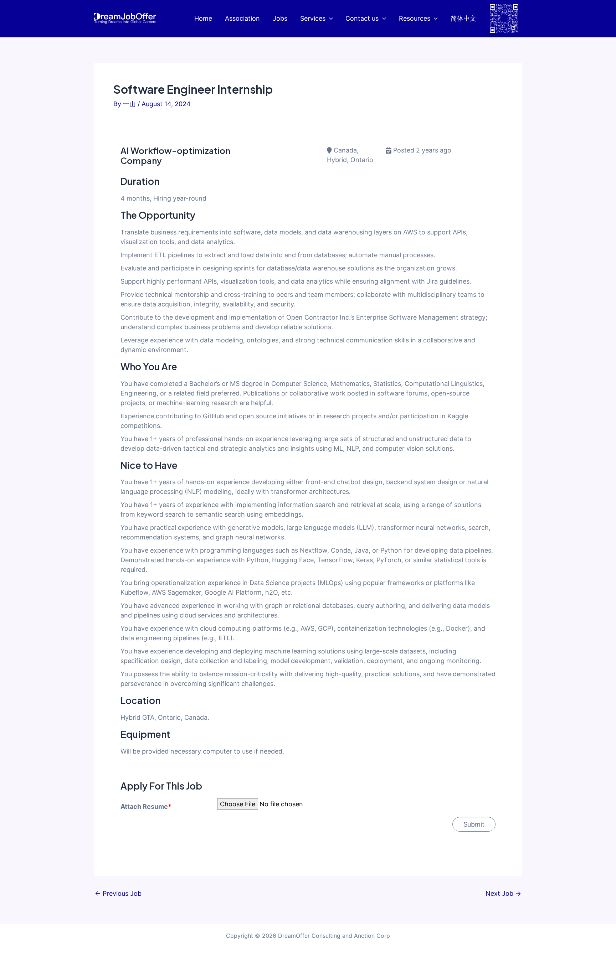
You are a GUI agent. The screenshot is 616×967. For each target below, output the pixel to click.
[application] (329, 19)
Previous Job (118, 893)
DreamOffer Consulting (309, 935)
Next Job (503, 893)
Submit (473, 824)
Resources (414, 18)
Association (242, 18)
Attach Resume (145, 806)
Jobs (280, 18)
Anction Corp (372, 935)
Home (203, 18)
